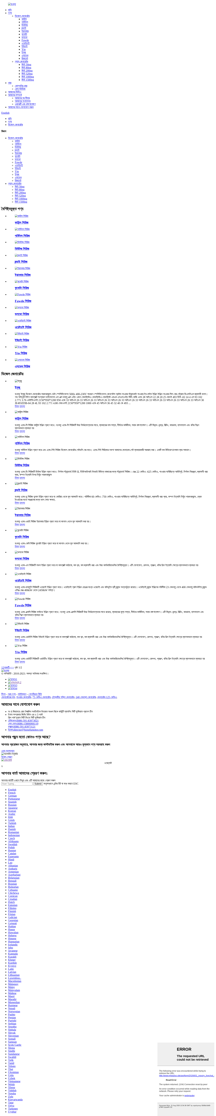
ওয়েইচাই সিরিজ (23, 327)
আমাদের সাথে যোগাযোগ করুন (21, 107)
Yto (24, 49)
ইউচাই (25, 46)
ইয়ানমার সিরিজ (23, 275)
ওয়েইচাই (26, 43)
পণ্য (10, 12)
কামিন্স (24, 19)
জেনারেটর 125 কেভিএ (107, 697)
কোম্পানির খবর (21, 85)
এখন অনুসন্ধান (7, 750)
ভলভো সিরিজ (22, 314)
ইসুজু (24, 52)
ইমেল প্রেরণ (6, 756)
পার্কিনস (25, 22)
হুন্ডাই (24, 28)
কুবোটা (24, 34)
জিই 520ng (27, 73)
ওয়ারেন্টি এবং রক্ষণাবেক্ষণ (25, 104)
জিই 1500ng (28, 79)
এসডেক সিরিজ (22, 366)
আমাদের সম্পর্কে (15, 95)
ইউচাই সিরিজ (22, 340)
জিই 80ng (26, 67)
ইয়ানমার (25, 31)
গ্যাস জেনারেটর (21, 61)
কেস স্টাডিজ (20, 88)
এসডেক (25, 55)
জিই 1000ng (28, 76)
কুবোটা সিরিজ (22, 288)
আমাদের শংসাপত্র (22, 101)
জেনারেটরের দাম (8, 697)
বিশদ (17, 406)
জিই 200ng (27, 70)
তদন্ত (22, 406)
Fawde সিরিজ (23, 301)
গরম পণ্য (12, 694)
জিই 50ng (26, 64)
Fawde (25, 40)
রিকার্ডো (25, 58)
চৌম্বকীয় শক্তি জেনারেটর (63, 697)
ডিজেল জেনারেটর (22, 16)
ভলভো (24, 37)
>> (12, 667)
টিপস (3, 694)
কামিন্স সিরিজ (21, 222)
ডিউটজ (25, 25)
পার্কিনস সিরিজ (22, 235)
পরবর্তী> (7, 667)
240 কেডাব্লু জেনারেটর (86, 697)
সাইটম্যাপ (22, 694)
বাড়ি (10, 9)
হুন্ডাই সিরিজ (21, 261)
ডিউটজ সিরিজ (22, 248)
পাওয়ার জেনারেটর (23, 697)
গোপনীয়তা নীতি (35, 694)
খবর (9, 82)
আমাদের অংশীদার (22, 98)
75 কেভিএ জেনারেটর (41, 697)
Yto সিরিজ (21, 353)
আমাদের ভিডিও (14, 91)
